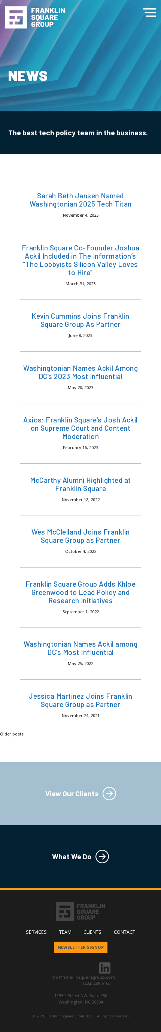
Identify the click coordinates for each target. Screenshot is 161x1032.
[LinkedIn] (104, 967)
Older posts (12, 734)
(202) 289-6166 (96, 983)
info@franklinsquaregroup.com (83, 977)
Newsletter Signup (81, 947)
